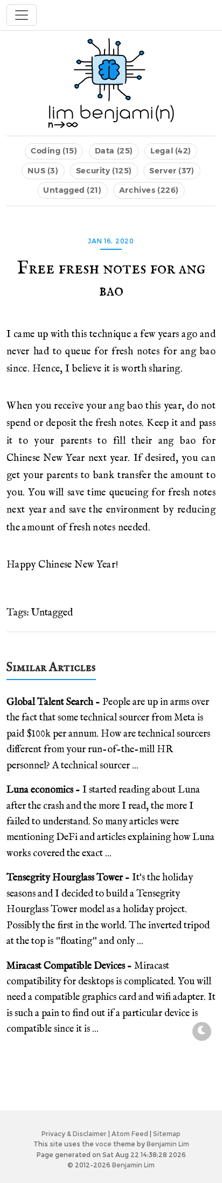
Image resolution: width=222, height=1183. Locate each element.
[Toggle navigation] (21, 15)
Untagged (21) (72, 190)
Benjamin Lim (168, 1144)
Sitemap (167, 1134)
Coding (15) (54, 151)
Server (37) (171, 171)
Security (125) (104, 171)
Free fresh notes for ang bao (111, 279)
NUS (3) (42, 171)
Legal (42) (170, 151)
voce (103, 1144)
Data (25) (114, 151)
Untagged (52, 612)
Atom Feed (130, 1134)
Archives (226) (149, 190)
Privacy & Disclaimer (74, 1134)
